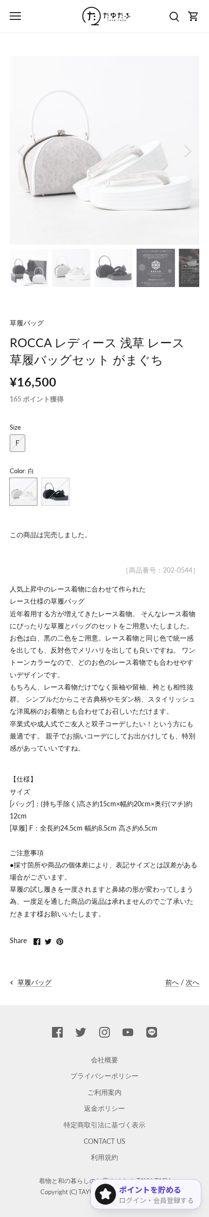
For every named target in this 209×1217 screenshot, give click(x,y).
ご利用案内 (104, 1092)
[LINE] (151, 1032)
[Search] (174, 16)
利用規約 (104, 1157)
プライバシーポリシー (104, 1076)
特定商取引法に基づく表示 (104, 1125)
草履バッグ (27, 323)
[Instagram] (104, 1032)
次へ (192, 982)
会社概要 (104, 1060)
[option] (104, 150)
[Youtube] (127, 1032)
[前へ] (22, 150)
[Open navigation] (15, 16)
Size (15, 427)
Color (17, 471)
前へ (172, 982)
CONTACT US (104, 1141)
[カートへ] (193, 16)
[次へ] (187, 150)
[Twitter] (80, 1032)
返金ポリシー (104, 1108)
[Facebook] (57, 1032)
